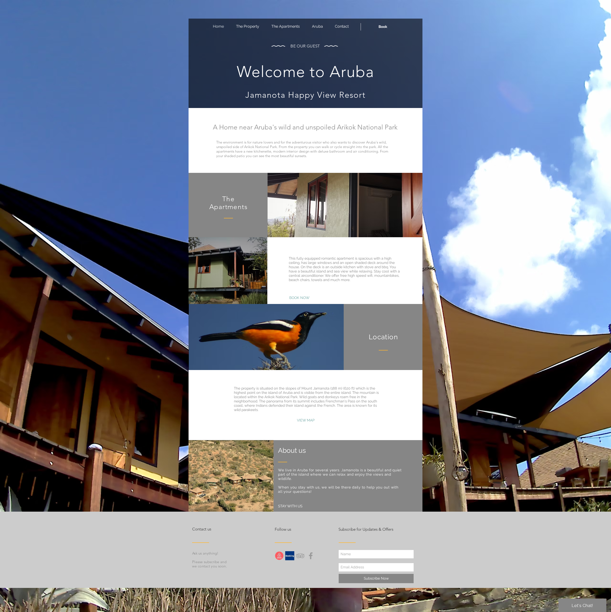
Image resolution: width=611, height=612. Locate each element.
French (329, 405)
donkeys (332, 397)
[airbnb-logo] (279, 555)
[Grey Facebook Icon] (310, 555)
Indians (262, 405)
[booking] (289, 555)
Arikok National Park (281, 397)
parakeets (250, 410)
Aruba (288, 393)
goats (312, 397)
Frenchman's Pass (340, 401)
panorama (274, 401)
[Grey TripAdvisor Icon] (300, 555)
